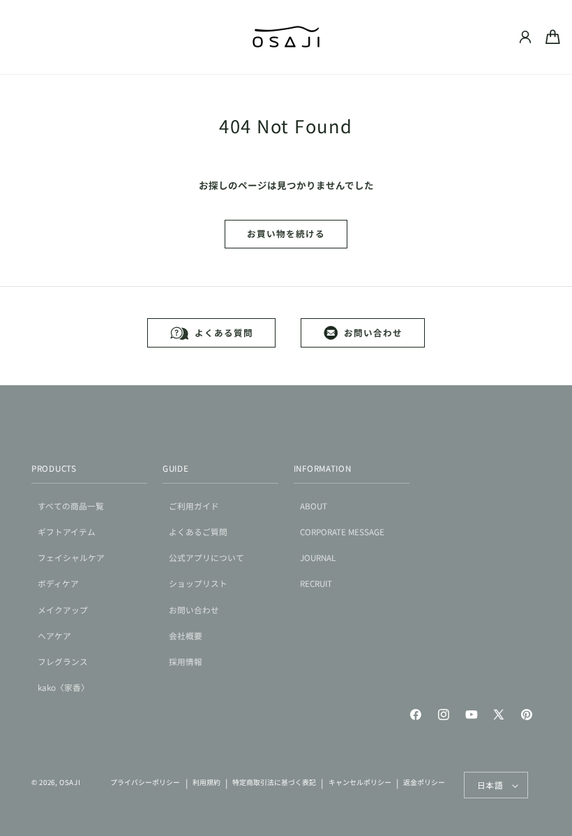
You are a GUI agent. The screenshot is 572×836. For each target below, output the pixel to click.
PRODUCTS (54, 468)
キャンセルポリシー (360, 782)
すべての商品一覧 (71, 506)
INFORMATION (323, 468)
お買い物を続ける (285, 233)
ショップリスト (198, 583)
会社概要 (185, 635)
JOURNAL (318, 557)
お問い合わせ (373, 332)
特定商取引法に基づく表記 (274, 782)
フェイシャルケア (71, 557)
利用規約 (206, 782)
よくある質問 (224, 332)
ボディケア (58, 583)
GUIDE (176, 468)
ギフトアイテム (67, 531)
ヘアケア (54, 635)
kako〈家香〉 (63, 687)
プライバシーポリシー (145, 782)
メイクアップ (63, 609)
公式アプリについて (206, 557)
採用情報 (185, 661)
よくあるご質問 (198, 531)
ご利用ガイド (194, 506)
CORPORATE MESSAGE (342, 531)
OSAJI (69, 782)
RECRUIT (316, 583)
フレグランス (63, 661)
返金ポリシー (424, 782)
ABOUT (313, 506)
